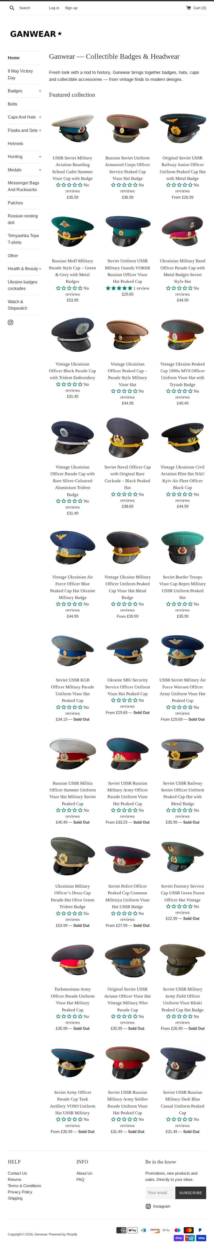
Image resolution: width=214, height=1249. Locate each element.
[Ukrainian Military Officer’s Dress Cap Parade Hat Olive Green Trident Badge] (72, 856)
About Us (84, 1173)
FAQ (80, 1179)
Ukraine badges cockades (22, 285)
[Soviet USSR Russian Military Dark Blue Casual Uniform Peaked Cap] (182, 1063)
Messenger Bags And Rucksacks (23, 186)
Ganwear (40, 1234)
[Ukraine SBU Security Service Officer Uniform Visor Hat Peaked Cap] (127, 650)
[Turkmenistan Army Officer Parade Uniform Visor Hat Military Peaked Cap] (72, 960)
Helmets (15, 143)
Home (14, 58)
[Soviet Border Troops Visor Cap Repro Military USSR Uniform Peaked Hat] (182, 547)
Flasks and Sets (24, 130)
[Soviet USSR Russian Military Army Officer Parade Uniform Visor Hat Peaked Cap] (127, 753)
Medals (24, 170)
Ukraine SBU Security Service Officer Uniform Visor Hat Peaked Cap (127, 687)
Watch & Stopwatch (17, 305)
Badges (24, 91)
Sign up (71, 8)
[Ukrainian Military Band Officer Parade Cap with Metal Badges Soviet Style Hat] (182, 231)
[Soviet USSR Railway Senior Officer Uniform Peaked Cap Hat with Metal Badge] (182, 753)
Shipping (15, 1198)
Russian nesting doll (23, 219)
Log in (54, 8)
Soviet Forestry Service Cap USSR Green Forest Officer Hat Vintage (183, 893)
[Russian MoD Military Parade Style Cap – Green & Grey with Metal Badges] (72, 231)
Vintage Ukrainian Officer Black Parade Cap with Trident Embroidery (72, 371)
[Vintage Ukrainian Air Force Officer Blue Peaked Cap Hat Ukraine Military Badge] (72, 547)
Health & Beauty (24, 268)
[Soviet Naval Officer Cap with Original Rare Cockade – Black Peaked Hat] (127, 437)
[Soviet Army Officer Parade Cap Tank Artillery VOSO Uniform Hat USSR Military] (72, 1063)
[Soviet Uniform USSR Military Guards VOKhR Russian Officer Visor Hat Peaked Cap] (127, 231)
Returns (14, 1179)
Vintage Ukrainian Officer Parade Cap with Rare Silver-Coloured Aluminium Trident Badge (72, 481)
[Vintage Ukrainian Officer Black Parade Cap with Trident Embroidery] (72, 334)
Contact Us (17, 1173)
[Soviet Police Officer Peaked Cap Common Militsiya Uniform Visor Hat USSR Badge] (127, 856)
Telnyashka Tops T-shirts (23, 239)
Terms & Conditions (24, 1185)
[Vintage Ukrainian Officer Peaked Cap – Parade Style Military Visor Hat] (127, 334)
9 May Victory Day (20, 74)
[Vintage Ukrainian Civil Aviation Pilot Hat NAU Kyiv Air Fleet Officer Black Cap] (182, 437)
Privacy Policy (20, 1192)
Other (13, 255)
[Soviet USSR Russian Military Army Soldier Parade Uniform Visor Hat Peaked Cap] (127, 1063)
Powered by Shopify (63, 1234)
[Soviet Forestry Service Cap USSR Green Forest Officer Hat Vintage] (182, 856)
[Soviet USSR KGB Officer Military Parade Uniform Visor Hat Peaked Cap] (72, 650)
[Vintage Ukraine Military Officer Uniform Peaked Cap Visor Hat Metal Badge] (127, 547)
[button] (69, 185)
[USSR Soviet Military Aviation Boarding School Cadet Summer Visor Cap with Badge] (72, 128)
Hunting (24, 156)
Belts (12, 104)
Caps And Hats (24, 117)
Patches (15, 203)
